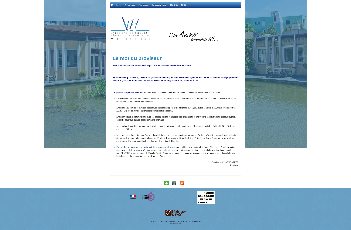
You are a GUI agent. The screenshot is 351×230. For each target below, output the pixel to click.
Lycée (118, 5)
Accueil (112, 5)
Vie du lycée (130, 5)
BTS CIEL (174, 5)
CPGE (183, 5)
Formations (143, 5)
